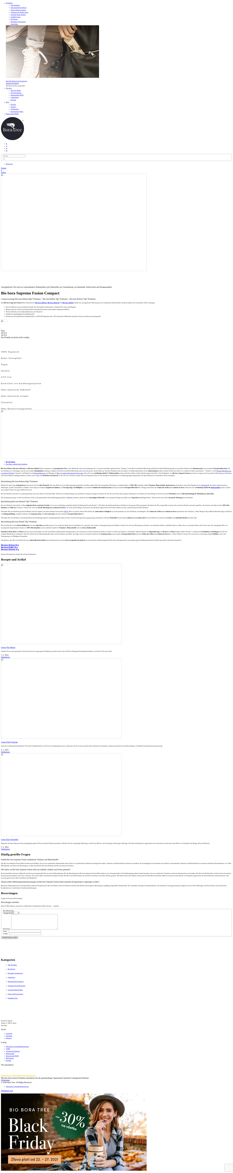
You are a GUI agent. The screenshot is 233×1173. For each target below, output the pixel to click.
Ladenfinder (15, 97)
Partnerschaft (10, 1053)
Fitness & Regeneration (18, 10)
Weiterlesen (5, 657)
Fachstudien (15, 109)
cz (6, 146)
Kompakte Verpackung (18, 22)
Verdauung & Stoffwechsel (19, 12)
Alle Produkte (15, 5)
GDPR (8, 1049)
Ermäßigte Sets (16, 17)
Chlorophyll (205, 485)
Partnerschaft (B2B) (17, 95)
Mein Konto (10, 1058)
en (6, 148)
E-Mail (6, 934)
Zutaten (13, 107)
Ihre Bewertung (9, 911)
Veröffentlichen (9, 938)
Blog (7, 102)
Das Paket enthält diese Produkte (16, 464)
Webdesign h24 (7, 1091)
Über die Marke (16, 90)
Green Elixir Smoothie (9, 839)
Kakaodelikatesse (40, 473)
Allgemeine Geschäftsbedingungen (17, 1046)
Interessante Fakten (17, 111)
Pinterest (9, 1038)
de (6, 150)
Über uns (9, 88)
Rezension (7, 929)
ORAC (66, 511)
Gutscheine (14, 24)
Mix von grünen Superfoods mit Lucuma (70, 473)
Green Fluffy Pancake (9, 742)
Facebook (9, 1033)
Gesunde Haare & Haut (18, 15)
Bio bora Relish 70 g (9, 547)
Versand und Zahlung (13, 1051)
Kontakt (13, 100)
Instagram (9, 1036)
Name (5, 931)
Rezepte (13, 104)
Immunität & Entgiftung (19, 8)
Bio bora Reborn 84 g (10, 545)
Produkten (9, 3)
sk (6, 144)
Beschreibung (10, 462)
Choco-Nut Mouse (8, 647)
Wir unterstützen (16, 93)
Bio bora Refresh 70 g (10, 549)
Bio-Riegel (14, 19)
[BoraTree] (12, 139)
